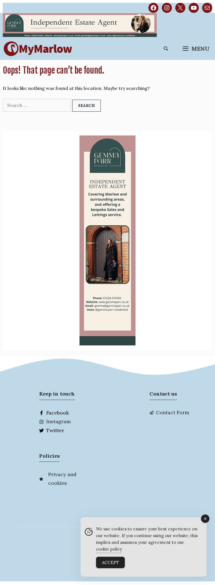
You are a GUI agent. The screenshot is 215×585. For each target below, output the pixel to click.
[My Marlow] (37, 49)
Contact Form (172, 412)
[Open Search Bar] (165, 48)
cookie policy (109, 549)
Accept (110, 562)
